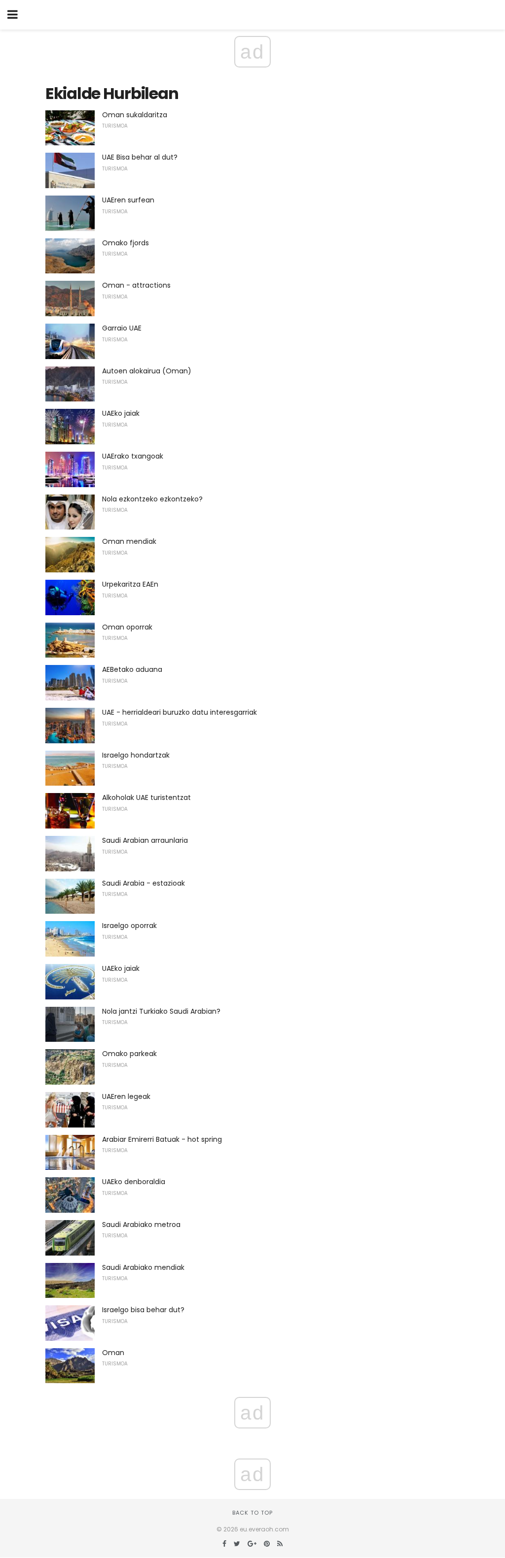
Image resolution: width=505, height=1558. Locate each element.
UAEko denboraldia (133, 1182)
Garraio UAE (122, 328)
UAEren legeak (126, 1096)
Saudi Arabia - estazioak (143, 883)
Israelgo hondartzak (136, 755)
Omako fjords (125, 243)
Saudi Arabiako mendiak (143, 1267)
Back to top (252, 1513)
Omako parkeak (129, 1054)
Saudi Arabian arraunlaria (145, 840)
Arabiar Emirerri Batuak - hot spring (162, 1139)
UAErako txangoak (132, 456)
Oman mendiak (129, 541)
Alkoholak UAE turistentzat (146, 797)
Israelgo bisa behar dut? (143, 1310)
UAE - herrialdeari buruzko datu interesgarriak (179, 712)
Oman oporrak (127, 627)
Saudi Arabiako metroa (141, 1224)
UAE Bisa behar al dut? (140, 157)
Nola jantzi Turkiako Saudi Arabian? (161, 1011)
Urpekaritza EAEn (130, 584)
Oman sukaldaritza (134, 115)
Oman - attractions (136, 285)
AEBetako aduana (132, 669)
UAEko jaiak (121, 413)
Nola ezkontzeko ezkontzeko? (152, 499)
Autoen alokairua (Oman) (146, 371)
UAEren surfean (128, 200)
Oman (113, 1353)
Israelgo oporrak (129, 925)
